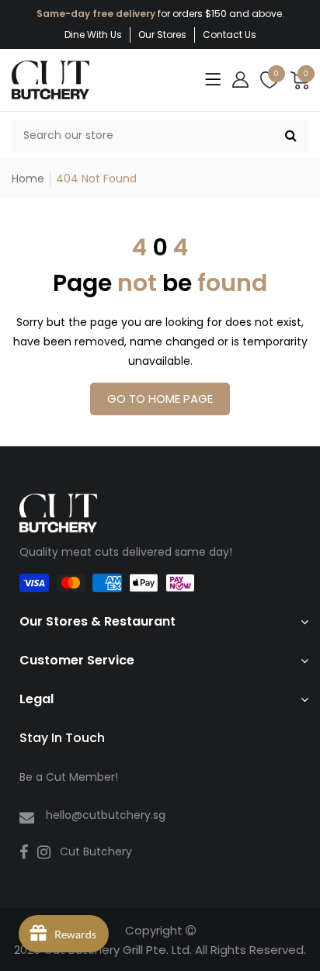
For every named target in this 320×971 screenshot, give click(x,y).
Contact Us (229, 34)
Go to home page (160, 398)
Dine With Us (93, 34)
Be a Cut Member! (68, 777)
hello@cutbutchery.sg (105, 815)
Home (28, 178)
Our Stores (162, 34)
